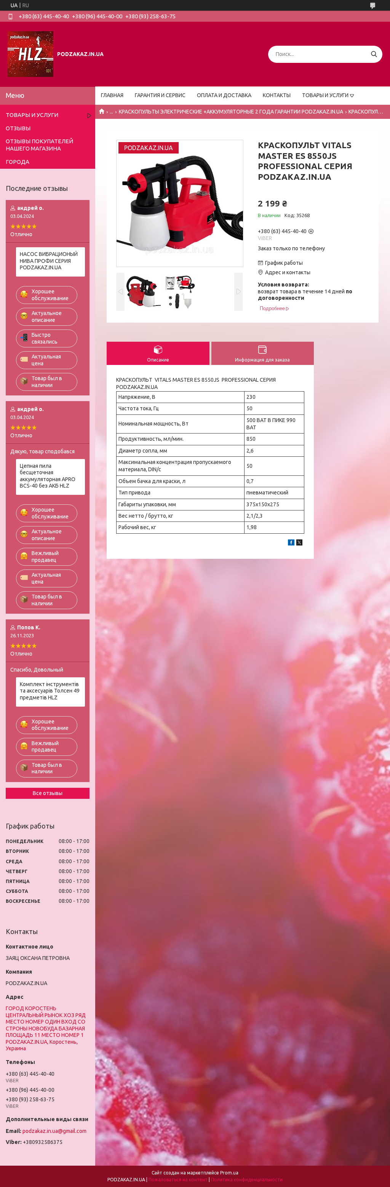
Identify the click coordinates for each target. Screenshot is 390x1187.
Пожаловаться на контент (178, 1179)
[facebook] (291, 544)
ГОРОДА (17, 161)
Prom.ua (229, 1172)
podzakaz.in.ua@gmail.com (54, 1131)
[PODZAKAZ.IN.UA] (30, 54)
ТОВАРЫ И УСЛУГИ (325, 95)
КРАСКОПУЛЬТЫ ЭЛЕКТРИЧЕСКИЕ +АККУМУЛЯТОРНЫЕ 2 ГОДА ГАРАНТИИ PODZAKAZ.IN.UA (231, 112)
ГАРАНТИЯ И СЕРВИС (160, 95)
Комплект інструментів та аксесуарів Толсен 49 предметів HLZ (50, 691)
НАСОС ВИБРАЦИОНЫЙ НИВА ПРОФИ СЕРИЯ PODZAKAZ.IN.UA (49, 260)
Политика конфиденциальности (247, 1179)
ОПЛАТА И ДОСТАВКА (224, 95)
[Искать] (373, 54)
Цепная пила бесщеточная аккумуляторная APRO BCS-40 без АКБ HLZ (47, 476)
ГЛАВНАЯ (112, 95)
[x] (299, 544)
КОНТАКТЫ (277, 95)
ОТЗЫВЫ (18, 128)
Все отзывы (47, 793)
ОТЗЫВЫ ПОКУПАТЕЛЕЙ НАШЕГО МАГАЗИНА (39, 145)
